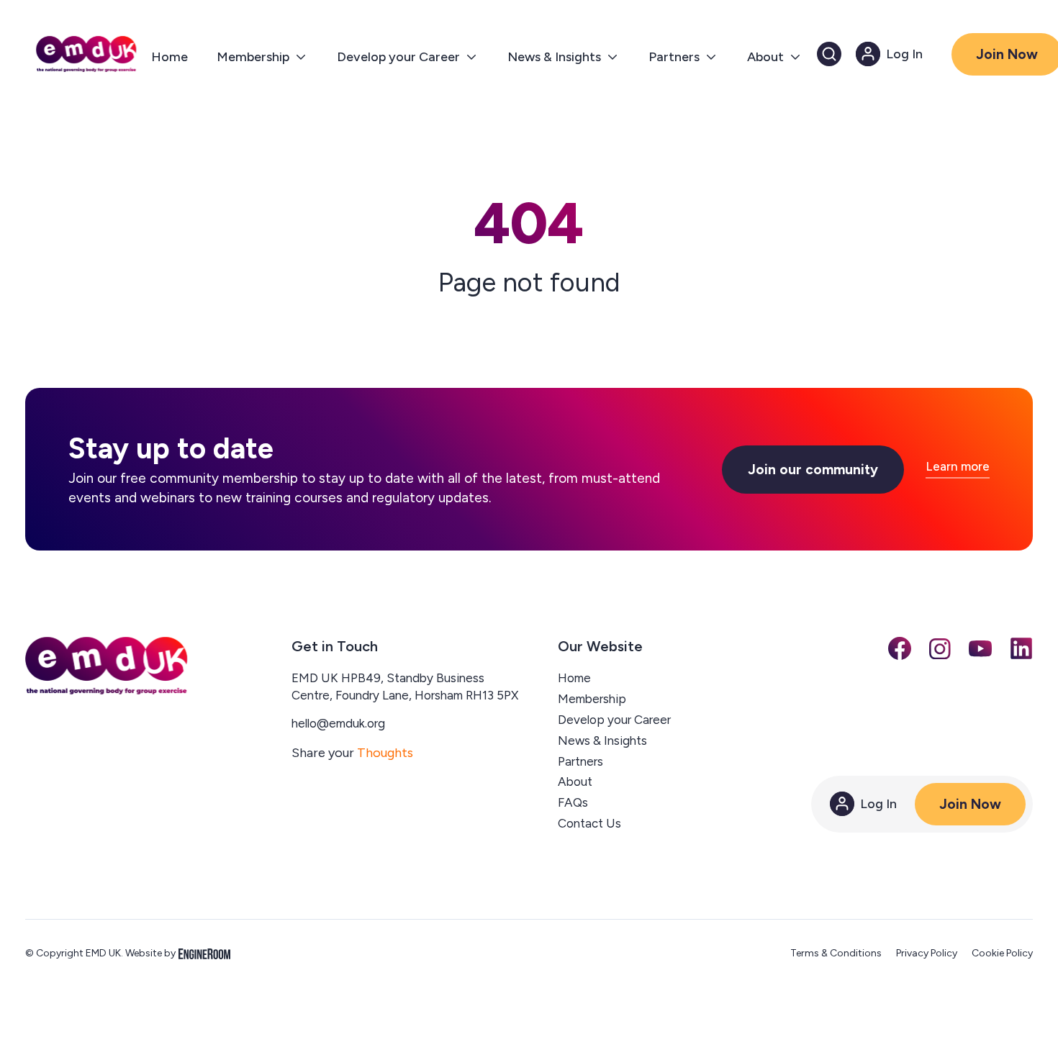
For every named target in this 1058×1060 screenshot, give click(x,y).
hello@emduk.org (338, 723)
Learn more (958, 467)
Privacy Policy (926, 953)
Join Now (970, 804)
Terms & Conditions (836, 953)
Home (574, 678)
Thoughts (385, 753)
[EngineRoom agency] (204, 953)
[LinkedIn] (1021, 648)
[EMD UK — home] (106, 665)
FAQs (573, 802)
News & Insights (602, 740)
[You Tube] (980, 648)
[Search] (829, 54)
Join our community (813, 469)
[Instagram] (940, 649)
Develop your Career (614, 719)
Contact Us (589, 823)
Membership (592, 699)
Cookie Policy (1002, 953)
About (575, 781)
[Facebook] (899, 648)
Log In (878, 804)
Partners (580, 761)
